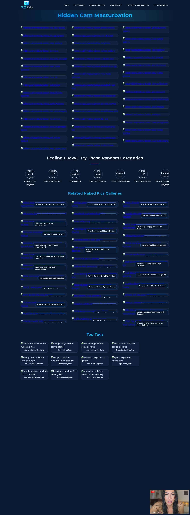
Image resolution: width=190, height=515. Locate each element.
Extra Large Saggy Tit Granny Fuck (149, 227)
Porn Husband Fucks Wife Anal (152, 286)
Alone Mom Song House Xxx (52, 278)
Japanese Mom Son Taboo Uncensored (46, 246)
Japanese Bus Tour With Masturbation (45, 268)
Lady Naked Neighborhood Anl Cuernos (150, 313)
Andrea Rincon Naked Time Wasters (149, 265)
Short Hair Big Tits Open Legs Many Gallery (150, 324)
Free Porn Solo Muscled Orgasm (152, 275)
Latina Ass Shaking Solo (53, 234)
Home (66, 5)
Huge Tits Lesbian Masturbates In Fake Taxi (49, 257)
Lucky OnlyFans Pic (97, 5)
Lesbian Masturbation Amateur (101, 205)
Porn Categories (161, 5)
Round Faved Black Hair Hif (154, 216)
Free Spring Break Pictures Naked (98, 250)
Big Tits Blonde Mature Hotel (153, 205)
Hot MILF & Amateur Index (138, 5)
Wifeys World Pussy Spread (154, 245)
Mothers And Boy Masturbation (50, 304)
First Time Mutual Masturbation (101, 231)
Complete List (116, 5)
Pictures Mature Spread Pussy (102, 287)
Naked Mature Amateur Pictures (50, 205)
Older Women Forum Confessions (44, 224)
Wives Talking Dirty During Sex (101, 276)
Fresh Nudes (79, 5)
